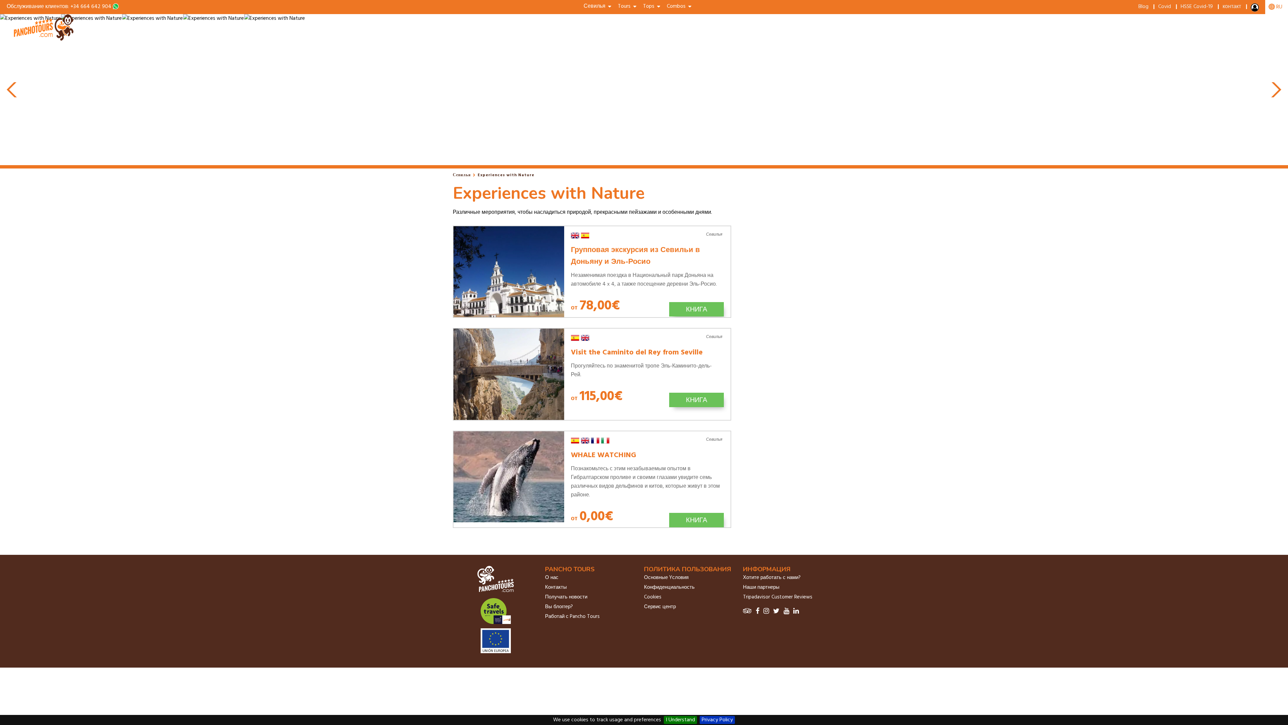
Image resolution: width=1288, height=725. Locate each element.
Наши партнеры (761, 587)
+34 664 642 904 (90, 6)
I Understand (680, 720)
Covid (1164, 6)
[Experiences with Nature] (44, 39)
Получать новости (566, 597)
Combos (677, 6)
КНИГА (696, 309)
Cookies (652, 597)
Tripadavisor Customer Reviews (777, 597)
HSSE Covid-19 (1197, 6)
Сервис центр (660, 607)
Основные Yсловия (666, 578)
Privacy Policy (717, 720)
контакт (1232, 6)
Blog (1143, 6)
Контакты (556, 587)
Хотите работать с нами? (772, 578)
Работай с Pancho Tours (572, 617)
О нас (551, 578)
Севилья (462, 175)
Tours (625, 6)
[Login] (1255, 9)
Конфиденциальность (669, 587)
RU (1278, 7)
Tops (650, 6)
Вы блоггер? (559, 607)
